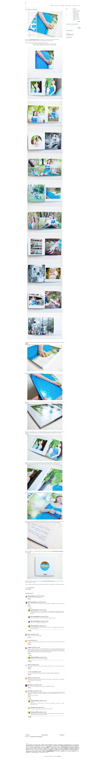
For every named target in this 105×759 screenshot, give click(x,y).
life (27, 749)
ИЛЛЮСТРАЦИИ (68, 5)
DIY (38, 748)
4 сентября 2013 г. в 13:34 (33, 640)
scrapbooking (50, 750)
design (32, 748)
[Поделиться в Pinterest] (30, 589)
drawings (41, 748)
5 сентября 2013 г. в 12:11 (42, 625)
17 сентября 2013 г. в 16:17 (35, 677)
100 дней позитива (29, 744)
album (76, 745)
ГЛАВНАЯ (52, 5)
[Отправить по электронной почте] (26, 589)
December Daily (64, 747)
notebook (32, 749)
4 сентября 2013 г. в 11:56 (34, 634)
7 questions (55, 744)
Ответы (30, 655)
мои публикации (37, 745)
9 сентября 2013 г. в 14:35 (36, 671)
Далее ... (79, 21)
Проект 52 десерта (65, 745)
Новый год (43, 745)
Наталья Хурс (30, 684)
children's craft (54, 747)
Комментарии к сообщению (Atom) (36, 736)
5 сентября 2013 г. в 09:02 (44, 621)
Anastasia (29, 647)
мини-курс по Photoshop (30, 745)
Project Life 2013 (74, 749)
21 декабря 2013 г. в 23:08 (42, 700)
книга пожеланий (75, 744)
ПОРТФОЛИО (61, 5)
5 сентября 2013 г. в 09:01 (44, 616)
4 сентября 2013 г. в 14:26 (34, 664)
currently (58, 747)
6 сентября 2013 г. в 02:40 (42, 657)
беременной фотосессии (34, 39)
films (49, 748)
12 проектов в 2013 (31, 587)
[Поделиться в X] (28, 589)
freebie (52, 748)
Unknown (29, 677)
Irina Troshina (30, 690)
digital (35, 748)
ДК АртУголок (60, 744)
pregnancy (51, 749)
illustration (66, 748)
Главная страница (45, 734)
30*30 (50, 744)
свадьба (72, 745)
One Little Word (44, 749)
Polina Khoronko (33, 625)
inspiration (71, 748)
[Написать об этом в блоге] (27, 589)
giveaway (56, 748)
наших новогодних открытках (58, 551)
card (47, 747)
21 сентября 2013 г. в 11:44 (37, 684)
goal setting (61, 748)
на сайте (26, 343)
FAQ (79, 5)
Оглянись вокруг (49, 745)
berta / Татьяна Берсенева (35, 616)
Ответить (29, 598)
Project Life (57, 749)
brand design (43, 747)
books (39, 747)
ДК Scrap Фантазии (68, 744)
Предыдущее (62, 734)
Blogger (59, 756)
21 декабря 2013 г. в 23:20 (39, 707)
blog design (31, 747)
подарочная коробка (56, 745)
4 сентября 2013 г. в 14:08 (35, 647)
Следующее (27, 734)
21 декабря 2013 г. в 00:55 (37, 690)
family (45, 748)
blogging (35, 747)
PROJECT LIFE (75, 5)
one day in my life (38, 749)
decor (28, 748)
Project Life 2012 (65, 749)
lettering (76, 748)
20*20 (43, 744)
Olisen (29, 664)
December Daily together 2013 (74, 747)
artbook (27, 747)
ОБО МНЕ (56, 5)
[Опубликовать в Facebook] (29, 589)
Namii (29, 634)
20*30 (46, 744)
